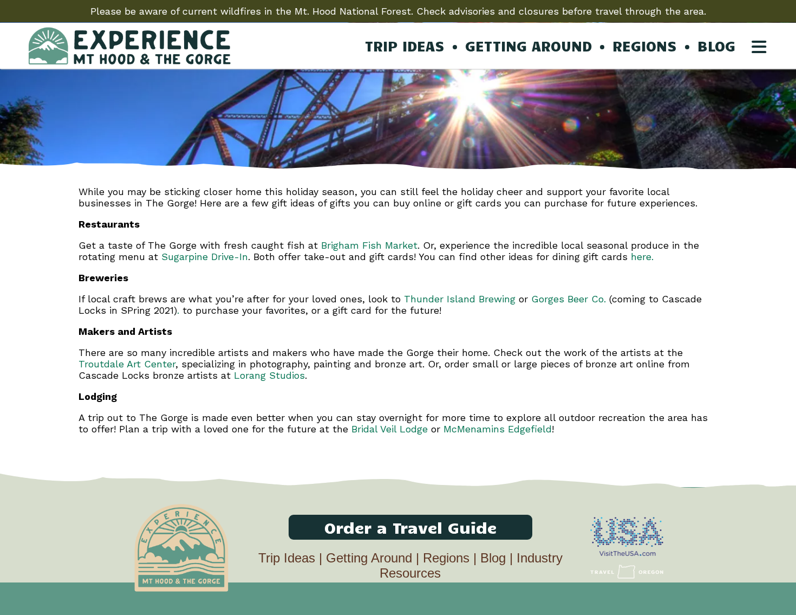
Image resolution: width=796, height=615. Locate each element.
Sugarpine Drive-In (204, 256)
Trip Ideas (286, 558)
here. (642, 256)
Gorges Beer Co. (568, 299)
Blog (493, 558)
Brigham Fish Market (369, 245)
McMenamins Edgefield (497, 429)
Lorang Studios (269, 375)
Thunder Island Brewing (460, 299)
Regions (446, 558)
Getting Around (369, 558)
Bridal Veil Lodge (389, 429)
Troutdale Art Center (127, 364)
